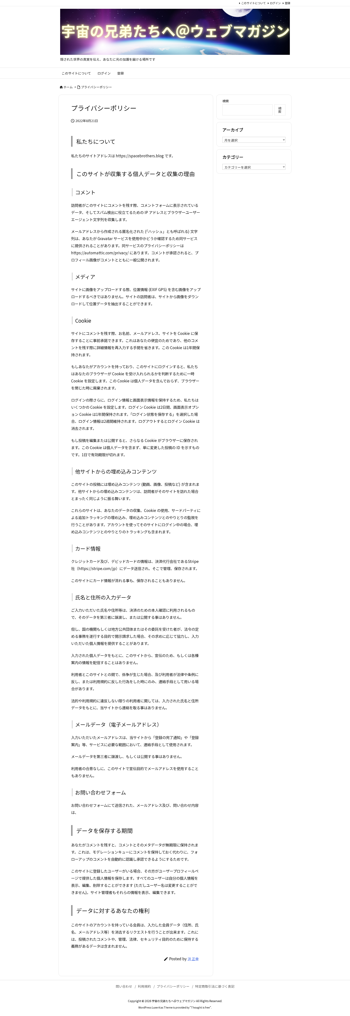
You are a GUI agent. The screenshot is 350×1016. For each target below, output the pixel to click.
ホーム (68, 87)
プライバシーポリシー (96, 87)
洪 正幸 (193, 958)
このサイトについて (253, 3)
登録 (287, 3)
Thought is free (200, 1007)
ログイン (275, 3)
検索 (225, 100)
